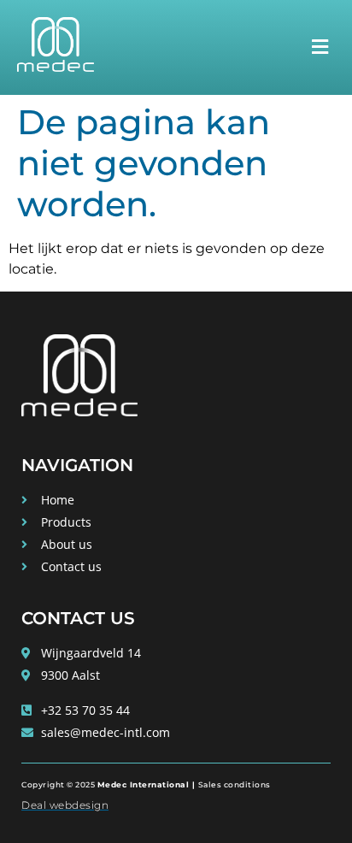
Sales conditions (234, 784)
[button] (319, 47)
